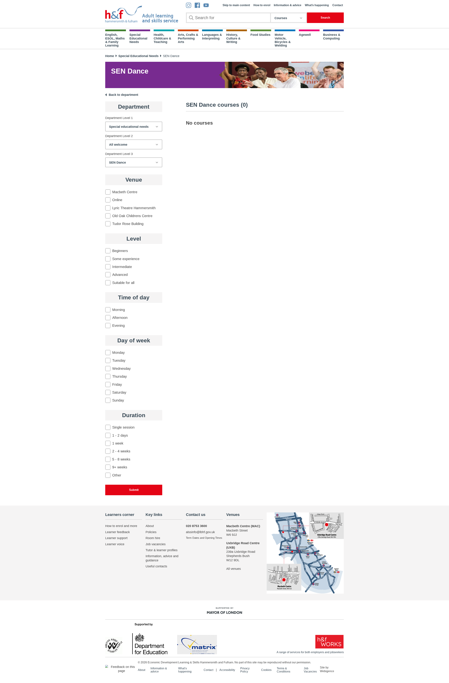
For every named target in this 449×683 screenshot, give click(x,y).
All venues (233, 569)
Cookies (266, 669)
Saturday (119, 392)
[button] (121, 669)
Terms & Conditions (283, 670)
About (150, 526)
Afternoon (120, 318)
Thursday (119, 376)
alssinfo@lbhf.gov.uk (200, 532)
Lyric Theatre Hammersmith (134, 208)
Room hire (153, 538)
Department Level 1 (119, 118)
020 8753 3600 (196, 526)
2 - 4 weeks (121, 451)
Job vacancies (156, 544)
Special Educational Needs (138, 38)
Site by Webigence (327, 669)
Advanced (120, 275)
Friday (117, 384)
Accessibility (227, 669)
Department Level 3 (119, 154)
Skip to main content (236, 5)
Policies (151, 532)
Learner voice (114, 544)
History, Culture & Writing (233, 38)
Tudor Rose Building (127, 224)
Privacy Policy (245, 670)
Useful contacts (156, 566)
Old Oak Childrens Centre (132, 216)
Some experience (125, 259)
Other (116, 475)
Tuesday (118, 360)
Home (109, 56)
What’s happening (317, 5)
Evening (118, 325)
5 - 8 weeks (121, 459)
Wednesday (121, 368)
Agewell (305, 35)
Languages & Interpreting (212, 36)
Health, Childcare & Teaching (162, 38)
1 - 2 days (120, 435)
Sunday (118, 400)
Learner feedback (117, 532)
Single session (123, 427)
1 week (117, 443)
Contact (337, 5)
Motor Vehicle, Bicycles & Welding (283, 40)
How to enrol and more (121, 526)
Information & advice (287, 5)
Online (117, 200)
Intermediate (122, 267)
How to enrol (261, 5)
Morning (118, 310)
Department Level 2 (119, 136)
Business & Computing (331, 36)
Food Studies (260, 35)
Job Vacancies (310, 670)
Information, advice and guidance (162, 558)
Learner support (116, 538)
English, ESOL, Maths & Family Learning (115, 40)
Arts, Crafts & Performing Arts (188, 38)
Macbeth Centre (124, 192)
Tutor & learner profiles (161, 550)
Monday (118, 352)
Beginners (120, 251)
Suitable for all (123, 283)
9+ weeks (119, 467)
